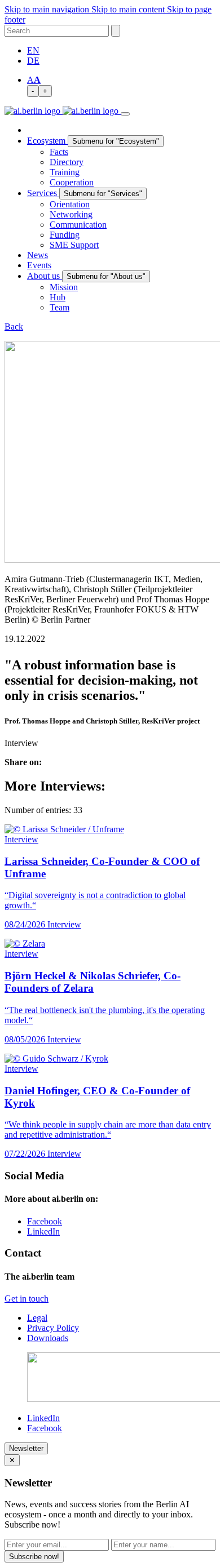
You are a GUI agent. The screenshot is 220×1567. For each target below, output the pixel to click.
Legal (37, 1317)
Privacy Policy (53, 1328)
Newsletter (26, 1448)
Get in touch (27, 1298)
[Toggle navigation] (125, 114)
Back (14, 326)
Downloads (47, 1338)
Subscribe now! (34, 1556)
